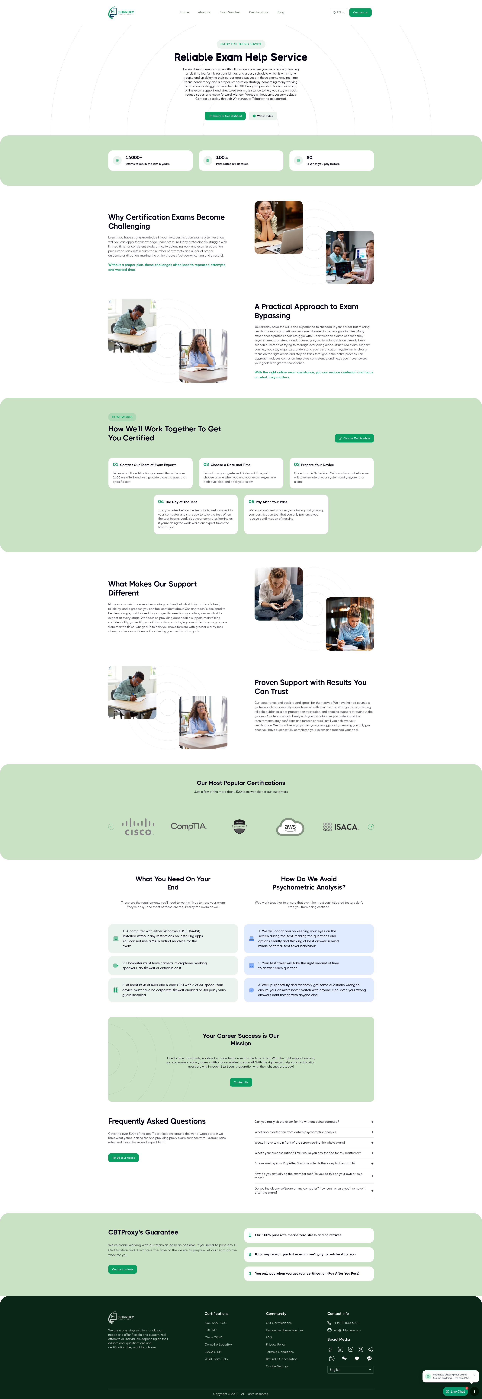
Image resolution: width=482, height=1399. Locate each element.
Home (184, 12)
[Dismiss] (474, 1375)
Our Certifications (279, 1323)
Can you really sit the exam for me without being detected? (297, 1121)
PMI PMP (211, 1330)
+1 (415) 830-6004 (346, 1323)
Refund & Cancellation (281, 1359)
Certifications (259, 12)
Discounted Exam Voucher (284, 1330)
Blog (281, 12)
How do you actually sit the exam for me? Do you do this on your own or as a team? (308, 1176)
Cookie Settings (277, 1366)
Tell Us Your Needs (123, 1157)
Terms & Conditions (280, 1352)
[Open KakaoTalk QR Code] (356, 1358)
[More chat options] (474, 1391)
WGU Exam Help (216, 1359)
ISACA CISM (213, 1352)
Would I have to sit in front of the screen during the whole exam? (300, 1142)
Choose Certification (356, 438)
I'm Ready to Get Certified (225, 115)
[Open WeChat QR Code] (344, 1358)
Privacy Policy (276, 1344)
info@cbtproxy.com (347, 1330)
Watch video (265, 115)
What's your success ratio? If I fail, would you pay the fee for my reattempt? (308, 1153)
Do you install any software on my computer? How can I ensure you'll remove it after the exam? (310, 1190)
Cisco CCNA (214, 1337)
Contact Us (360, 12)
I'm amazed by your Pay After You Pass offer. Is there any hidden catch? (305, 1163)
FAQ (269, 1337)
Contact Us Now (122, 1269)
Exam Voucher (230, 12)
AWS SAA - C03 (216, 1323)
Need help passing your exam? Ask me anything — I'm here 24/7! (451, 1376)
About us (204, 12)
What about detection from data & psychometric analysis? (296, 1132)
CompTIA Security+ (218, 1344)
